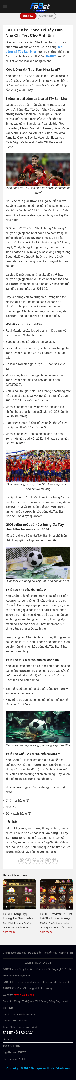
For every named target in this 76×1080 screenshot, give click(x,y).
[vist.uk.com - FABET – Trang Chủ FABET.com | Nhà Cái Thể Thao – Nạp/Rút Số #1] (40, 6)
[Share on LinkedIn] (55, 861)
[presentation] (6, 906)
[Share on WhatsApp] (21, 861)
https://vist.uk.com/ (24, 994)
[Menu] (5, 6)
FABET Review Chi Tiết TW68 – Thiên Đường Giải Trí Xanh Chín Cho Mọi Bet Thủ (56, 916)
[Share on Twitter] (35, 861)
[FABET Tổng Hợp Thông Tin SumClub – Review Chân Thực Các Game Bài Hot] (19, 894)
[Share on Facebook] (28, 861)
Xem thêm (9, 931)
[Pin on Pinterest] (48, 861)
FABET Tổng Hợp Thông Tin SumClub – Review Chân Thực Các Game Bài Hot (19, 916)
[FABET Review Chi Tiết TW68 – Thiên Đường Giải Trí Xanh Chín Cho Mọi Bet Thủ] (56, 894)
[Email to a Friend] (41, 861)
